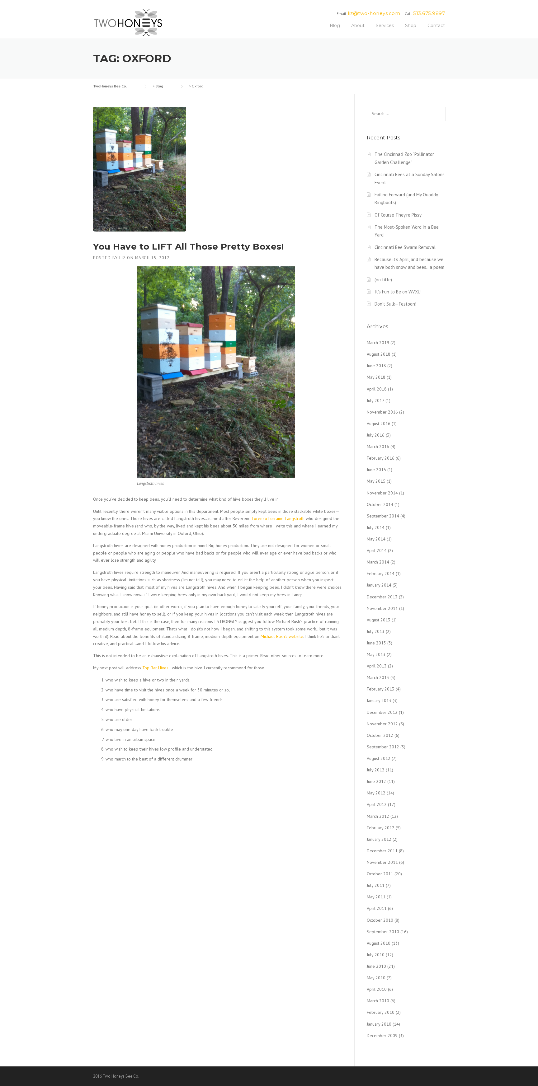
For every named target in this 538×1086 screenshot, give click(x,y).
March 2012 (378, 816)
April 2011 (377, 908)
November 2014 (382, 493)
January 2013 (379, 700)
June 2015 (376, 469)
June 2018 (376, 365)
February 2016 (380, 458)
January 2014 (379, 585)
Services (385, 25)
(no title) (383, 280)
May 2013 (376, 654)
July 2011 (376, 885)
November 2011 (382, 862)
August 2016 (378, 423)
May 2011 (376, 897)
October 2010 (380, 920)
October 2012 (380, 735)
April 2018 (377, 389)
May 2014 (376, 539)
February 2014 (380, 573)
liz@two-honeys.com (374, 13)
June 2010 (376, 966)
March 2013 (378, 677)
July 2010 (376, 954)
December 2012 (382, 712)
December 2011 (382, 851)
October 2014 (380, 504)
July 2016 (376, 435)
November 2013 (382, 608)
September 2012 (383, 747)
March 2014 (378, 562)
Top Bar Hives (155, 668)
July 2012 (376, 770)
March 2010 (378, 1001)
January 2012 (379, 839)
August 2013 (378, 620)
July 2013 (376, 631)
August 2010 (378, 943)
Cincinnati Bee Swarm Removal (405, 247)
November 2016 (382, 412)
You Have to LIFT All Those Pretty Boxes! (188, 246)
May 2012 (376, 793)
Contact (436, 25)
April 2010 (377, 989)
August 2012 (378, 758)
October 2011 (380, 874)
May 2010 (376, 978)
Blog (335, 25)
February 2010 (380, 1012)
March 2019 (378, 342)
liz (122, 257)
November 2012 (382, 724)
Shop (410, 25)
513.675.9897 (429, 13)
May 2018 (376, 377)
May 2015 (376, 481)
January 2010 (379, 1024)
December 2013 (382, 597)
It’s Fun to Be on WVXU (398, 292)
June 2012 (376, 781)
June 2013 (376, 643)
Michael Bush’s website (282, 636)
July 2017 (375, 400)
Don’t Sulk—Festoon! (395, 304)
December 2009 (382, 1035)
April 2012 (377, 804)
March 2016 (378, 446)
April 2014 (377, 550)
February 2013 (380, 689)
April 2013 (377, 666)
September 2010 (383, 931)
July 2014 (376, 527)
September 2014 (383, 516)
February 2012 (380, 828)
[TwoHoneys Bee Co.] (128, 22)
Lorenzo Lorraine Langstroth (278, 518)
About (358, 25)
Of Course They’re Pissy (398, 215)
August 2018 (378, 354)
